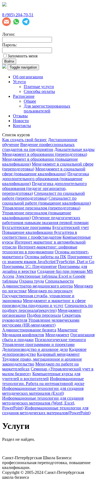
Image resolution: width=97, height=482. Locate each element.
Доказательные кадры (74, 149)
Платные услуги (39, 86)
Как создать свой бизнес (24, 139)
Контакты (22, 125)
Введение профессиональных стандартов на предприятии (38, 147)
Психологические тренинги (60, 339)
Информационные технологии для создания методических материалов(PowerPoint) (46, 410)
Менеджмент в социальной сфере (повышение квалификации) (43, 171)
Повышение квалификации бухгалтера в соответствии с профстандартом (39, 235)
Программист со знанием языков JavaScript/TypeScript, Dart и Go (48, 259)
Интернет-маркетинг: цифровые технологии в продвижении (39, 249)
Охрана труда (31, 281)
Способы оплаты (39, 91)
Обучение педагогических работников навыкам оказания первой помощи (45, 220)
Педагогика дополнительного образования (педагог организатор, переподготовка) (44, 188)
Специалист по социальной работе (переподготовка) (43, 195)
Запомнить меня (22, 56)
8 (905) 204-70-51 (17, 14)
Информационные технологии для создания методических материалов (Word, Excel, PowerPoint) (43, 403)
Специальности (59, 281)
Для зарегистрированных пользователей (47, 108)
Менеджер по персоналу (50, 291)
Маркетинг (67, 330)
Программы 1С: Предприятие (29, 266)
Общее (30, 101)
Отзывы (20, 116)
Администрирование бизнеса (29, 330)
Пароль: (9, 45)
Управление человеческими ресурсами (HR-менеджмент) (40, 322)
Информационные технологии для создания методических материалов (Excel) (43, 391)
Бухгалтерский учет (70, 227)
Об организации (28, 77)
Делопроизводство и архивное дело (35, 349)
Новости (21, 120)
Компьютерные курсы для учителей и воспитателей (41, 376)
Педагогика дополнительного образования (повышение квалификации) (45, 179)
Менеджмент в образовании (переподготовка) (44, 154)
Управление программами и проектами (38, 344)
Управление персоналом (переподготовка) (41, 208)
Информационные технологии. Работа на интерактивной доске (43, 381)
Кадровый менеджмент (58, 354)
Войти (9, 61)
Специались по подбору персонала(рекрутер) (47, 308)
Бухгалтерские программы (26, 227)
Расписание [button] (23, 96)
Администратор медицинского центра (37, 286)
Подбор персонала (44, 315)
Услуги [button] (19, 81)
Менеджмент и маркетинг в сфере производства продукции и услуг (44, 303)
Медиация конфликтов (23, 334)
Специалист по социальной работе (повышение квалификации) (46, 200)
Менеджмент (57, 334)
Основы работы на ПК (45, 256)
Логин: (8, 34)
